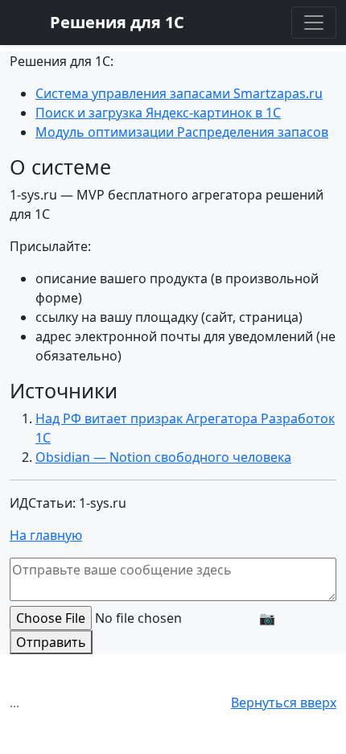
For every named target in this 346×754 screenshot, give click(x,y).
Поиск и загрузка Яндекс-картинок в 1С (158, 113)
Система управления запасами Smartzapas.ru (179, 93)
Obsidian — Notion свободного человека (163, 457)
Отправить (51, 642)
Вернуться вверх (283, 702)
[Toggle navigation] (313, 22)
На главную (46, 535)
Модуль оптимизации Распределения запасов (181, 132)
